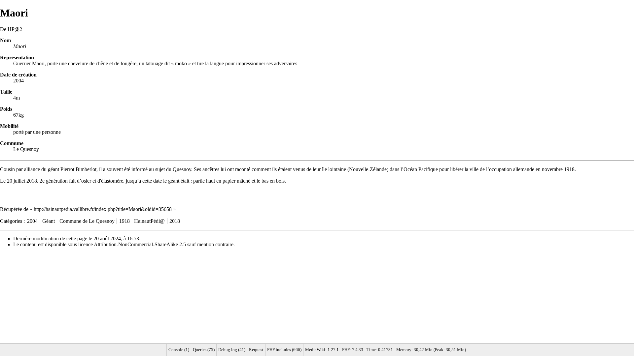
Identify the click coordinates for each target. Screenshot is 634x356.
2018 (31, 181)
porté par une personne (37, 132)
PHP (346, 349)
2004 (32, 221)
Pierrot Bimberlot (78, 169)
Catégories (11, 221)
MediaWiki (315, 349)
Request (256, 349)
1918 (569, 169)
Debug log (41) (231, 349)
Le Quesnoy (26, 149)
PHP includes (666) (284, 349)
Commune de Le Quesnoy (87, 221)
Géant (48, 221)
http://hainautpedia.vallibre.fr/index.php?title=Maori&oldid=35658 (103, 209)
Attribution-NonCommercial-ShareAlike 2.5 (140, 244)
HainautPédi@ (149, 221)
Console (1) (178, 349)
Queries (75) (204, 349)
